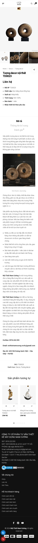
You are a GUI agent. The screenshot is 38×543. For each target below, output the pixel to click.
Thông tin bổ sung (19, 125)
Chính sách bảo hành (9, 502)
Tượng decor (19, 69)
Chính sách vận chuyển (9, 508)
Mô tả (19, 121)
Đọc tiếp (14, 406)
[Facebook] (14, 523)
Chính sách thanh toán (9, 505)
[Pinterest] (18, 523)
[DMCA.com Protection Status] (18, 468)
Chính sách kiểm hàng (9, 511)
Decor (11, 69)
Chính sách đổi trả (8, 496)
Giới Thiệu (5, 485)
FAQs (3, 479)
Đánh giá (19, 129)
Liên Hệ (4, 482)
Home (5, 69)
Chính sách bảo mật (8, 499)
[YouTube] (22, 523)
